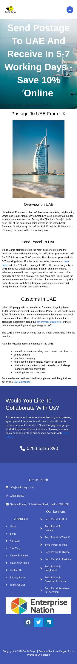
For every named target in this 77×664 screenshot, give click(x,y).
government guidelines (49, 321)
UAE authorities (21, 381)
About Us (21, 519)
